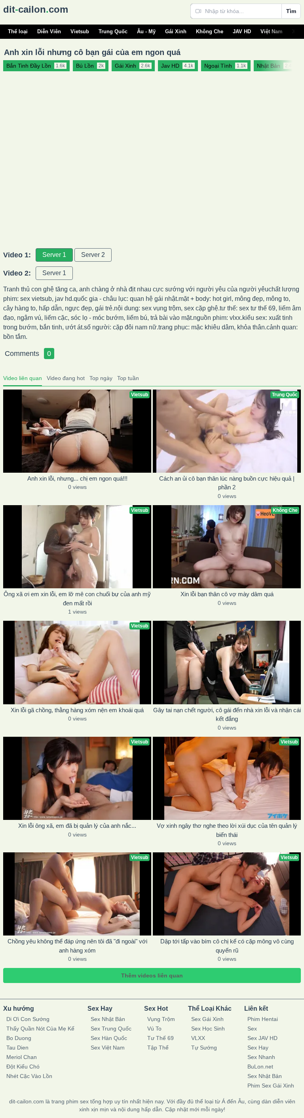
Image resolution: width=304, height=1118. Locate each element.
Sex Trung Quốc (111, 1028)
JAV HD (242, 31)
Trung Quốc (113, 31)
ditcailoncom (35, 9)
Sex (252, 1028)
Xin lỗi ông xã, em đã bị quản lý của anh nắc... (77, 825)
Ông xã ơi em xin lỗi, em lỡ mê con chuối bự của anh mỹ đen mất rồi (77, 599)
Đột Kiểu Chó (23, 1066)
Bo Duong (18, 1038)
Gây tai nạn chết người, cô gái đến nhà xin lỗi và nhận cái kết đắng (227, 715)
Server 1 (54, 254)
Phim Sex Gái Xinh (270, 1085)
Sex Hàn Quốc (109, 1038)
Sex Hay (257, 1047)
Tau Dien (17, 1047)
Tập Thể (158, 1047)
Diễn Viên (49, 31)
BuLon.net (260, 1066)
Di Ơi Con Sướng (27, 1019)
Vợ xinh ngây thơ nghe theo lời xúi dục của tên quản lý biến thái (227, 830)
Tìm (291, 11)
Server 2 (93, 254)
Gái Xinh (175, 31)
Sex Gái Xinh (207, 1019)
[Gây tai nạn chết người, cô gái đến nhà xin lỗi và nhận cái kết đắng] (227, 662)
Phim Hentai (262, 1019)
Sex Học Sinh (208, 1028)
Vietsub (79, 31)
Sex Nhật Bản (108, 1019)
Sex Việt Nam (108, 1047)
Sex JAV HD (262, 1038)
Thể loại (18, 31)
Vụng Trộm (161, 1019)
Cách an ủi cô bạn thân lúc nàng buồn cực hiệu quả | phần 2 (226, 483)
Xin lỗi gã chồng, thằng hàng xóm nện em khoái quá (77, 710)
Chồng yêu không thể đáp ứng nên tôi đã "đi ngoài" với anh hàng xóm (77, 946)
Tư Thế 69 (160, 1038)
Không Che (209, 31)
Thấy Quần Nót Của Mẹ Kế (40, 1028)
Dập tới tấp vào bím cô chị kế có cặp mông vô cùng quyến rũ (227, 946)
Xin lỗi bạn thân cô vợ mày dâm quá (227, 594)
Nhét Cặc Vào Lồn (29, 1076)
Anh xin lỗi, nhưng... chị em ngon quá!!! (77, 478)
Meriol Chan (21, 1057)
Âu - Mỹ (146, 31)
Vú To (154, 1028)
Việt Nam (271, 31)
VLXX (198, 1038)
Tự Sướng (204, 1047)
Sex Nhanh (261, 1057)
